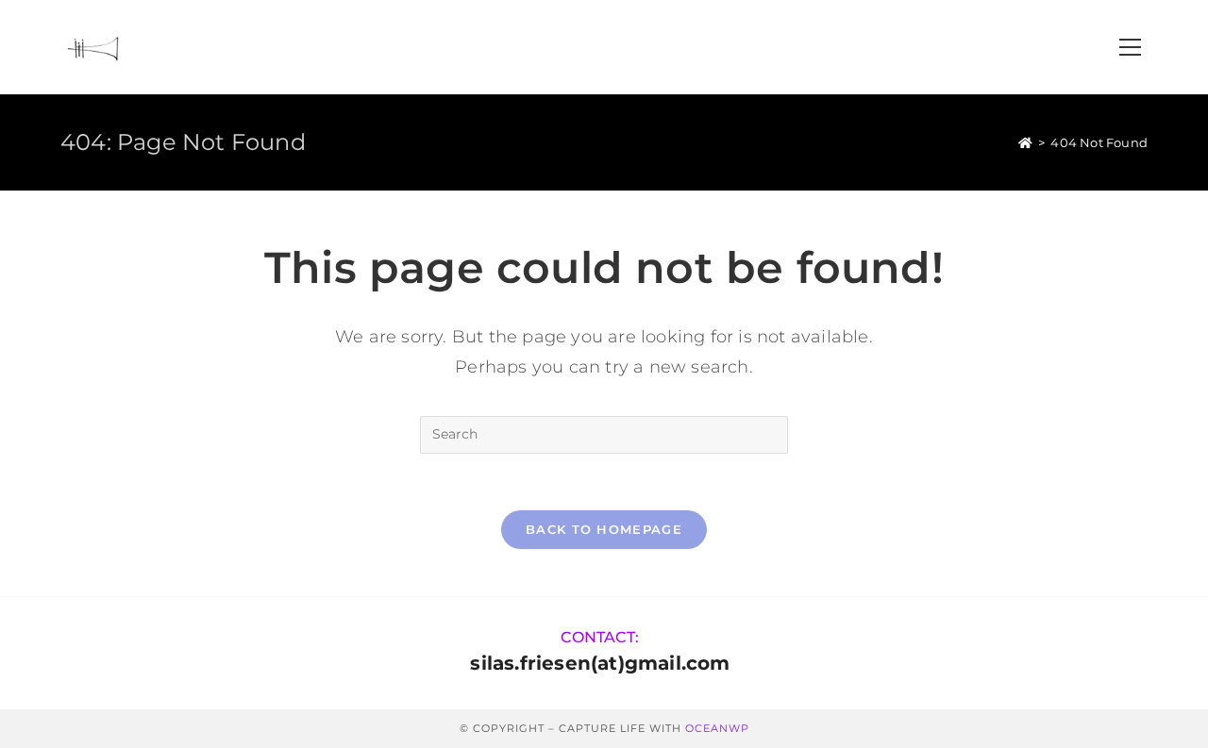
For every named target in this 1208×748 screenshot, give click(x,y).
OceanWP (717, 728)
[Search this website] (604, 433)
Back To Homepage (604, 529)
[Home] (1025, 142)
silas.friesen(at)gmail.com (600, 663)
